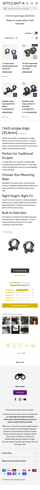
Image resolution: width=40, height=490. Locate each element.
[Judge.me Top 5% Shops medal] (33, 345)
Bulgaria (33, 429)
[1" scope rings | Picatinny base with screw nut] (10, 52)
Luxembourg (29, 436)
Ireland (33, 434)
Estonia (27, 431)
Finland (33, 431)
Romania (5, 442)
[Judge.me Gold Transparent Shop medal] (20, 345)
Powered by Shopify (19, 479)
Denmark (19, 431)
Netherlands (10, 439)
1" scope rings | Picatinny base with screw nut (10, 66)
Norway (18, 439)
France (6, 434)
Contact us (20, 392)
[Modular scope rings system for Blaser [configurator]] (10, 90)
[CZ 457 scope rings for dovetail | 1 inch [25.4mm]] (30, 52)
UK (33, 442)
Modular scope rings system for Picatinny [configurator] (28, 105)
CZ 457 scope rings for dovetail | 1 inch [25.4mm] (29, 66)
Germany (13, 434)
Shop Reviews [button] (20, 275)
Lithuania (19, 436)
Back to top (20, 362)
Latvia (12, 436)
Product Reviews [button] (20, 271)
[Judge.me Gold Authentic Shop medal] (14, 345)
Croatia (13, 431)
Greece (20, 434)
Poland (24, 439)
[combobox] (20, 8)
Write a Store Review (20, 305)
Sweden (18, 442)
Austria (19, 429)
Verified (19, 353)
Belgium (26, 429)
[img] (20, 283)
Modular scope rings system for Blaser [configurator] (8, 105)
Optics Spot (10, 479)
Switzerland (26, 442)
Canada (6, 431)
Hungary (27, 434)
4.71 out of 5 (25, 283)
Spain (12, 442)
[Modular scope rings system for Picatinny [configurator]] (30, 90)
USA (23, 444)
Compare (28, 33)
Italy (7, 436)
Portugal (31, 439)
